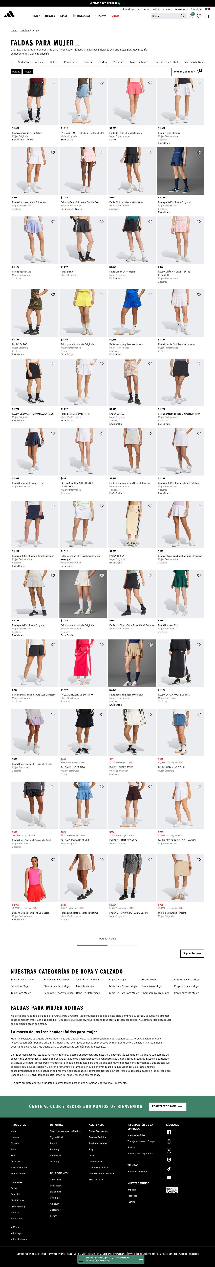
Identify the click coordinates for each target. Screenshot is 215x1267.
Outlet (115, 16)
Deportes (101, 16)
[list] (107, 62)
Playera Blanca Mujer (187, 986)
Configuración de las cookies (31, 1254)
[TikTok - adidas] (185, 1169)
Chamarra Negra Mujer (155, 993)
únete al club (197, 9)
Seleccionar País (168, 1254)
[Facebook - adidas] (185, 1132)
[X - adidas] (185, 1151)
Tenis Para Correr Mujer (123, 986)
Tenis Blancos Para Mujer (87, 980)
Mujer (36, 16)
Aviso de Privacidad (189, 1254)
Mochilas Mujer (85, 986)
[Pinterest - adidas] (185, 1160)
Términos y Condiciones (60, 1254)
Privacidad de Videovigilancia (143, 1254)
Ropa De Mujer (117, 979)
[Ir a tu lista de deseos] (199, 16)
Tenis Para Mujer (21, 993)
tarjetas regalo (181, 9)
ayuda (146, 9)
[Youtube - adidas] (185, 1178)
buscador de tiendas (132, 9)
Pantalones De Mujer (186, 993)
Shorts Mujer (149, 979)
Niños (63, 16)
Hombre (50, 16)
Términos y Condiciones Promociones (107, 1254)
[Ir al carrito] (207, 16)
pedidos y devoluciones (162, 9)
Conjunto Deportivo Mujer (58, 993)
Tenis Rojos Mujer (152, 986)
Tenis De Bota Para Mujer (124, 993)
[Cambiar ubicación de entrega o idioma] (207, 9)
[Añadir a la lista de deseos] (53, 83)
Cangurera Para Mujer (187, 979)
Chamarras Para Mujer (57, 986)
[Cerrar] (81, 1259)
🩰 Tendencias (81, 16)
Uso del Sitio (80, 1254)
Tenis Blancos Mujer (23, 979)
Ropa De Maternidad (88, 993)
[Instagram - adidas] (185, 1142)
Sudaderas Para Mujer (57, 979)
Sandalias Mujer (20, 986)
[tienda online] (9, 14)
